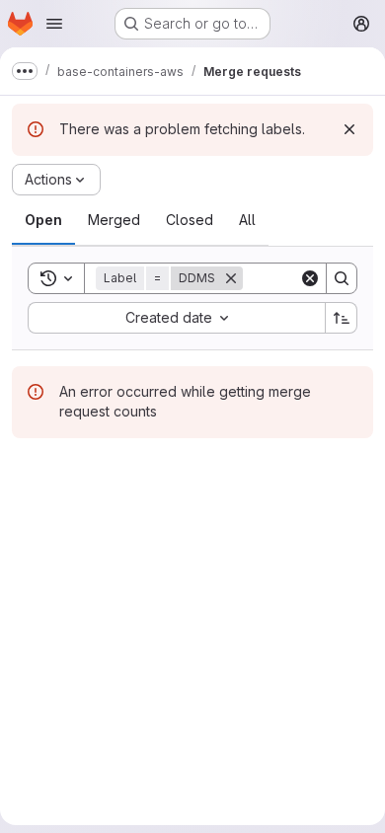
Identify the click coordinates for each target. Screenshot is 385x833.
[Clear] (310, 278)
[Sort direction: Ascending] (341, 318)
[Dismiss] (349, 129)
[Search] (341, 278)
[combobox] (176, 318)
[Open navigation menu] (54, 23)
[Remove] (231, 278)
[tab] (43, 220)
